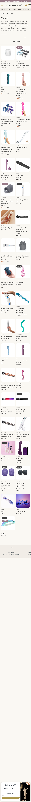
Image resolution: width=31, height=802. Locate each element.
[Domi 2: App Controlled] (23, 165)
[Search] (26, 5)
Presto (3, 89)
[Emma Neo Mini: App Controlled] (23, 350)
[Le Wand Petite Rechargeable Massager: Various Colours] (23, 79)
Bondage (20, 9)
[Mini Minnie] (8, 350)
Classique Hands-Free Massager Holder (22, 435)
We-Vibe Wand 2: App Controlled (22, 459)
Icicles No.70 (20, 385)
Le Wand (3, 61)
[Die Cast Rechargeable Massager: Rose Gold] (8, 375)
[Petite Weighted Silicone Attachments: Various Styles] (8, 109)
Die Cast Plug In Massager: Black (21, 411)
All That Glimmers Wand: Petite (6, 337)
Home (2, 13)
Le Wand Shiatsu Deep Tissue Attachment (22, 257)
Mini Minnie (4, 361)
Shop (7, 13)
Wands (11, 13)
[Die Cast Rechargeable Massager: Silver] (8, 424)
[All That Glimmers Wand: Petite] (8, 326)
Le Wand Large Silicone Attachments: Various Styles (22, 65)
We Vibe (18, 456)
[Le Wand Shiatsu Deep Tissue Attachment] (23, 245)
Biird (2, 509)
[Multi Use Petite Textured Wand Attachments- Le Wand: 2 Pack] (8, 473)
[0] (29, 5)
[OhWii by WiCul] (23, 501)
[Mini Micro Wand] (8, 448)
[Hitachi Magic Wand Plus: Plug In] (8, 245)
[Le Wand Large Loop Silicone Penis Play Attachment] (8, 189)
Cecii (2, 511)
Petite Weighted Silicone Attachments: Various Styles (8, 121)
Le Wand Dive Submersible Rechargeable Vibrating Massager (22, 311)
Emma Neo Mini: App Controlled (22, 362)
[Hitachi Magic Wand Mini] (23, 189)
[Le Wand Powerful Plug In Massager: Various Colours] (8, 137)
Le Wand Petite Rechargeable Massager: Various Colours (21, 92)
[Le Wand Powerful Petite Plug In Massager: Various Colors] (23, 217)
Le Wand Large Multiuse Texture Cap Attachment (7, 65)
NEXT (11, 797)
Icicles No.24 (20, 282)
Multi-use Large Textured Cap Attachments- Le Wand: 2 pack (21, 486)
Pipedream (19, 280)
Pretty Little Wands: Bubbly (22, 337)
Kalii (2, 534)
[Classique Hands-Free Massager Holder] (23, 424)
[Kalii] (8, 523)
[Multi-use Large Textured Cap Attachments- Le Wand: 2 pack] (23, 473)
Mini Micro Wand (6, 459)
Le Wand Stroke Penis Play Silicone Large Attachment (7, 284)
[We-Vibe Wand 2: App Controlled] (23, 448)
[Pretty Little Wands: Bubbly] (23, 326)
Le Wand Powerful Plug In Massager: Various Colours (6, 149)
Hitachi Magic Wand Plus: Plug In (7, 257)
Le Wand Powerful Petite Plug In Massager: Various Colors (21, 230)
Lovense (18, 173)
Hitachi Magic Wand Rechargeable (7, 309)
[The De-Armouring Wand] (23, 137)
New (2, 9)
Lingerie (14, 9)
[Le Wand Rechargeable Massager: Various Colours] (23, 109)
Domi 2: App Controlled (19, 176)
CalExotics (19, 334)
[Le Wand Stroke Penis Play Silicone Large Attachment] (8, 272)
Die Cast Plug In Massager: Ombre (6, 411)
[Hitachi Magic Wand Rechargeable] (8, 298)
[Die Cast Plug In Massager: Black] (23, 399)
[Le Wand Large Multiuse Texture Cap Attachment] (8, 53)
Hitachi (18, 197)
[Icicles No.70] (23, 375)
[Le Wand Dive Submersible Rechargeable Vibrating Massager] (23, 298)
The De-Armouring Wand (21, 148)
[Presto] (8, 79)
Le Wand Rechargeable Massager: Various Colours (23, 121)
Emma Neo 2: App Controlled (6, 176)
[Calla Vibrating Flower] (8, 217)
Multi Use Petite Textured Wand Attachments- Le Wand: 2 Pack (6, 486)
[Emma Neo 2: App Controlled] (8, 165)
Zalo (2, 225)
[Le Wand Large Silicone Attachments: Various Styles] (23, 53)
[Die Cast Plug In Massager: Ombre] (8, 399)
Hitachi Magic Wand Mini (22, 200)
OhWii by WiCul (20, 511)
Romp (2, 87)
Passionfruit (19, 145)
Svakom (3, 173)
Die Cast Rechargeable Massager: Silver (8, 435)
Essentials (27, 9)
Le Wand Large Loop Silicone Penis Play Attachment (7, 201)
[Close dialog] (29, 783)
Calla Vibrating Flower (8, 228)
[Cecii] (8, 501)
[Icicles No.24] (23, 272)
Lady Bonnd (4, 358)
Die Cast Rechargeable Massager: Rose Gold (8, 386)
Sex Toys (8, 9)
